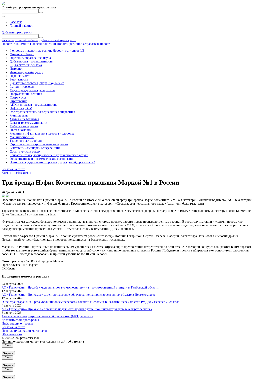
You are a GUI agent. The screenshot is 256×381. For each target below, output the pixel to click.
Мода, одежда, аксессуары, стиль (32, 90)
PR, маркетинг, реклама (26, 65)
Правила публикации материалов (25, 330)
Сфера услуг (18, 97)
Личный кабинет (21, 25)
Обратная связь (12, 334)
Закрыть (8, 353)
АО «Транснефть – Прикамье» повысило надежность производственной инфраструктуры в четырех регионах (77, 309)
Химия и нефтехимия (24, 119)
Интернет (16, 68)
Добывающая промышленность (31, 61)
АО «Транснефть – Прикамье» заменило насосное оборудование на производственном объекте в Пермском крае (78, 294)
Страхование (18, 101)
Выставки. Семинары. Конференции (35, 148)
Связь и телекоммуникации (28, 122)
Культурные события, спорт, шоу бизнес (37, 83)
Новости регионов (69, 43)
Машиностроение (22, 137)
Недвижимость (20, 75)
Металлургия (19, 115)
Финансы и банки (22, 54)
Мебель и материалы (24, 126)
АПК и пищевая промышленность (33, 104)
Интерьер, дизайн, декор (26, 72)
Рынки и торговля (22, 86)
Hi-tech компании (21, 130)
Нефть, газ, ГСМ (21, 108)
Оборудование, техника (26, 94)
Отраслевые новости (97, 43)
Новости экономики (15, 43)
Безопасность (19, 79)
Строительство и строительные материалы (39, 144)
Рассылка (16, 22)
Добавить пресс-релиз (17, 32)
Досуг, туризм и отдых (25, 151)
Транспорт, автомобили (26, 140)
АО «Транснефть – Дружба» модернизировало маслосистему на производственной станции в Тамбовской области (80, 287)
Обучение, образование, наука (30, 57)
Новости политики (43, 43)
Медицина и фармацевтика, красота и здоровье (42, 133)
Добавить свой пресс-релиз (57, 40)
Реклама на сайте (13, 169)
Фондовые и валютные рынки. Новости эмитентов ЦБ (47, 50)
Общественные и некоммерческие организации (42, 158)
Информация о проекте (17, 323)
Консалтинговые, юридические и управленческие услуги (49, 155)
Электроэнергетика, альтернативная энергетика (42, 112)
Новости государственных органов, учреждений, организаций (52, 162)
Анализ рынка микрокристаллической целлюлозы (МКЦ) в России (47, 316)
